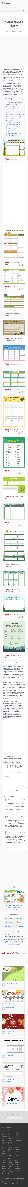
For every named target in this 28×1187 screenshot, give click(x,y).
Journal (3, 1151)
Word (3, 1140)
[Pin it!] (7, 159)
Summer (4, 1168)
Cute (9, 1144)
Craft (3, 1144)
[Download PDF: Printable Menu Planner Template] (19, 316)
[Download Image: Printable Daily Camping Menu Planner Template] (22, 367)
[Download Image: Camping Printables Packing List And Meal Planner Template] (22, 432)
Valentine (10, 1170)
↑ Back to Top (13, 1183)
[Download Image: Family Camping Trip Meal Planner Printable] (22, 567)
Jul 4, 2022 (23, 816)
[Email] (10, 767)
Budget (10, 1140)
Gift (3, 1149)
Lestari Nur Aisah (10, 753)
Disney (3, 1146)
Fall (3, 1147)
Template (14, 8)
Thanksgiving (5, 1170)
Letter (3, 8)
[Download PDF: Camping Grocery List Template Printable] (19, 473)
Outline (16, 1159)
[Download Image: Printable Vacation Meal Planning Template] (22, 392)
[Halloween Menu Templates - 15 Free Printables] (13, 1062)
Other (9, 1159)
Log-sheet (17, 1174)
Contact (8, 1182)
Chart (3, 1174)
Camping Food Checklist (12, 107)
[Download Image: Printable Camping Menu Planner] (22, 265)
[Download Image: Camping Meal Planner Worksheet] (22, 525)
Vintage (17, 1170)
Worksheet (17, 1131)
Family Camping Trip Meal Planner (14, 129)
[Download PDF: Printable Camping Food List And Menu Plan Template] (19, 341)
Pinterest (21, 943)
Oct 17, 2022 (22, 799)
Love (3, 1155)
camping (5, 85)
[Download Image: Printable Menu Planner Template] (22, 316)
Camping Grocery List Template (13, 122)
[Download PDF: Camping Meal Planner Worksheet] (19, 525)
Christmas (4, 1142)
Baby (9, 1134)
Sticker (16, 1166)
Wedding (10, 1172)
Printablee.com (7, 1178)
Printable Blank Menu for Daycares (14, 910)
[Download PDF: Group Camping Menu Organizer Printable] (19, 592)
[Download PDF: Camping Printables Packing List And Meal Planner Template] (19, 433)
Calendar (4, 1131)
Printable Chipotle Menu (14, 907)
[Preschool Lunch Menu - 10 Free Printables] (13, 1086)
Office (3, 1159)
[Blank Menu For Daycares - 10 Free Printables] (13, 990)
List (9, 1153)
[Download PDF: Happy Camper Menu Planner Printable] (19, 499)
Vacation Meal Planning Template (14, 116)
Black (3, 1138)
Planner (18, 762)
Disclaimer (5, 1183)
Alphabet (17, 1132)
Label (16, 1151)
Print (3, 1164)
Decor (16, 1144)
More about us (8, 943)
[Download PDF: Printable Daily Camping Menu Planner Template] (19, 367)
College (10, 1142)
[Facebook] (8, 767)
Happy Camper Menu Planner (13, 124)
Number (8, 8)
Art (2, 1134)
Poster (10, 1162)
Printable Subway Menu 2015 (14, 905)
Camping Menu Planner (11, 104)
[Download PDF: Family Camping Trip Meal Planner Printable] (19, 567)
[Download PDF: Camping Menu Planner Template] (19, 162)
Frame (16, 1147)
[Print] (13, 767)
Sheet (3, 1166)
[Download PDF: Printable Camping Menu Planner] (19, 265)
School (16, 1164)
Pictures (17, 1160)
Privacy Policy (21, 1182)
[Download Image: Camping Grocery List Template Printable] (22, 473)
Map (9, 1174)
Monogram (4, 1157)
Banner (16, 1134)
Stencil (10, 1166)
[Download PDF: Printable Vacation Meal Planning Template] (19, 392)
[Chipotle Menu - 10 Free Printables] (13, 1038)
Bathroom (4, 1136)
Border (16, 1138)
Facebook (10, 944)
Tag (9, 1168)
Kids (9, 1151)
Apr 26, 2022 (22, 832)
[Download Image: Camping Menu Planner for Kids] (22, 617)
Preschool (17, 1162)
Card (3, 1132)
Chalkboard (18, 1140)
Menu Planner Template (11, 109)
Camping (6, 762)
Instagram (17, 944)
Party (9, 1160)
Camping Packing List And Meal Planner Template (13, 119)
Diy (9, 1146)
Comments (19, 31)
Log (16, 1153)
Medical (10, 1155)
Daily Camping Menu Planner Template (15, 114)
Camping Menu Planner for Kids (13, 133)
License (14, 1182)
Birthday (17, 1136)
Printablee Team (10, 756)
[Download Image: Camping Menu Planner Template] (22, 162)
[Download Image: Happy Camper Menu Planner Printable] (22, 499)
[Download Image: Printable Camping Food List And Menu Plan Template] (22, 341)
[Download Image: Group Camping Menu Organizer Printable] (22, 592)
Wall (3, 1172)
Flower (10, 1147)
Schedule (10, 1164)
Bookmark (10, 1138)
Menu (12, 762)
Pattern (10, 1131)
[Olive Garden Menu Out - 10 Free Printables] (13, 966)
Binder (10, 1136)
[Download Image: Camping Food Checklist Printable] (22, 289)
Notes (9, 1157)
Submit (17, 790)
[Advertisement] (14, 51)
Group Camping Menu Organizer (14, 131)
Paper (3, 1160)
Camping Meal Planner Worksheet (14, 126)
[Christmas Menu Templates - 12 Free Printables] (13, 1014)
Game (9, 1132)
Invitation (17, 1149)
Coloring (17, 1142)
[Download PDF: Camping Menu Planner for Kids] (19, 617)
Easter (16, 1146)
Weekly (17, 1172)
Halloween (11, 1149)
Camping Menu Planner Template (14, 102)
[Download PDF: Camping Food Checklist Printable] (19, 289)
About (3, 1182)
